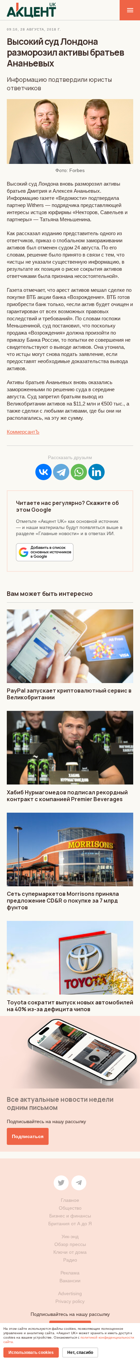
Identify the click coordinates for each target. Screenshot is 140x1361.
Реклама (70, 1272)
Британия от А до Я (70, 1223)
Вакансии (70, 1280)
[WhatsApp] (79, 472)
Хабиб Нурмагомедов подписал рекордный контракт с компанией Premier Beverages (67, 796)
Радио (70, 1260)
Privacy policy (70, 1301)
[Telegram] (61, 472)
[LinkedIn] (96, 472)
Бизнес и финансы (70, 1215)
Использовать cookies (31, 1352)
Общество (70, 1208)
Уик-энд (70, 1236)
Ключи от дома (70, 1252)
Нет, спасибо (80, 1352)
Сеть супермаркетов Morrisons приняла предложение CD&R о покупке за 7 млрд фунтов (63, 900)
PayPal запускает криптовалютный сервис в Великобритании (69, 694)
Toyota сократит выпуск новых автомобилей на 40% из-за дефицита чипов (70, 1006)
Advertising (70, 1293)
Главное (70, 1200)
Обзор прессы (70, 1244)
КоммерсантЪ (23, 432)
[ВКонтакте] (43, 472)
